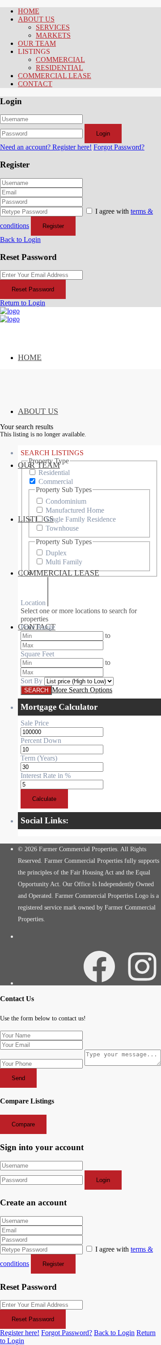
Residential (54, 472)
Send (18, 1078)
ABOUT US (36, 19)
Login (103, 133)
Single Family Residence (81, 519)
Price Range (38, 627)
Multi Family (64, 562)
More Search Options (82, 690)
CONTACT (35, 84)
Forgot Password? (118, 147)
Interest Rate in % (46, 775)
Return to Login (22, 303)
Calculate (44, 799)
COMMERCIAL (60, 59)
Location (33, 603)
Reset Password (33, 289)
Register (53, 226)
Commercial (55, 481)
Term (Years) (39, 758)
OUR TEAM (37, 43)
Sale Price (35, 723)
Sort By (31, 681)
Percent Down (41, 740)
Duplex (56, 553)
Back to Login (20, 239)
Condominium (66, 501)
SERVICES (53, 27)
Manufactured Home (75, 510)
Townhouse (62, 528)
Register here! (19, 1332)
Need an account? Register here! (46, 147)
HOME (28, 11)
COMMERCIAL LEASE (54, 75)
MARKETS (53, 35)
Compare (23, 1124)
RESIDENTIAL (59, 67)
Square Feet (37, 654)
